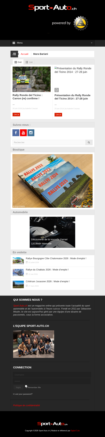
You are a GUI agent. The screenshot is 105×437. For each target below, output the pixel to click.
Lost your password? (23, 394)
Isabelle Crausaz (31, 108)
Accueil (24, 54)
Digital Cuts (75, 431)
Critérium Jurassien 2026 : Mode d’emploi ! (48, 281)
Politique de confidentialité (26, 405)
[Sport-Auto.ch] (52, 7)
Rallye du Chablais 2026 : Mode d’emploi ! (47, 269)
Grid (19, 62)
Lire (15, 114)
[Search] (89, 142)
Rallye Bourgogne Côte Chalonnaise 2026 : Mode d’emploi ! (56, 258)
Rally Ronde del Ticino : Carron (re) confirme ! (27, 97)
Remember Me (34, 387)
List (31, 62)
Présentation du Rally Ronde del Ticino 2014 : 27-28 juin (73, 97)
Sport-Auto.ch (20, 305)
